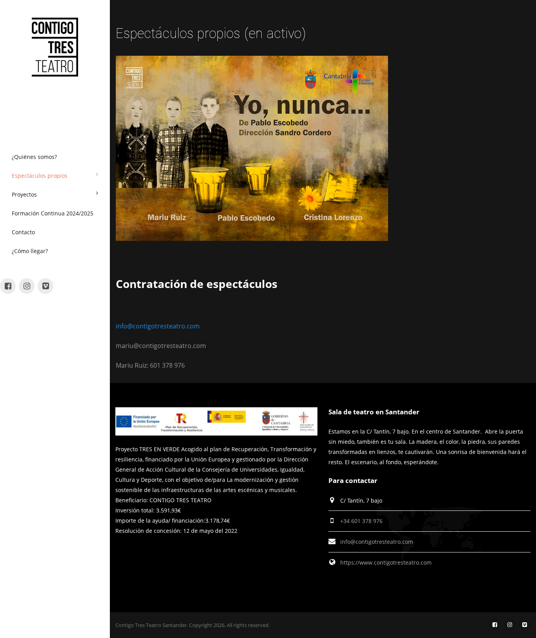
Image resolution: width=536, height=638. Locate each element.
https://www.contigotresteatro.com (386, 562)
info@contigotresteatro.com (158, 326)
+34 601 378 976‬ (361, 521)
